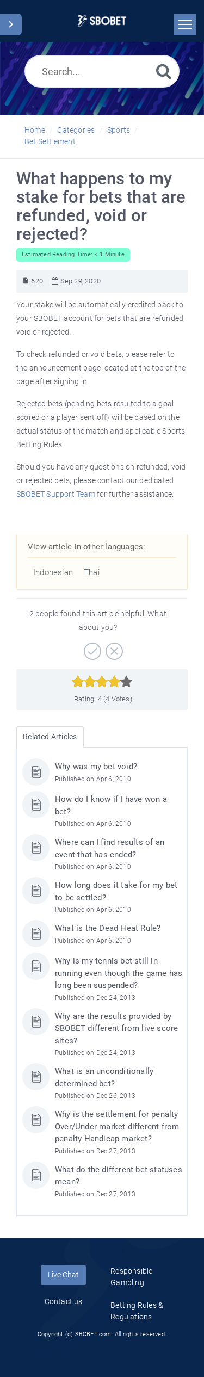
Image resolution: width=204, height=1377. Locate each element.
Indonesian (53, 572)
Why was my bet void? (96, 766)
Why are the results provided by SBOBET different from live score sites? (116, 1028)
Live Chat (63, 1274)
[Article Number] (25, 281)
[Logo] (102, 21)
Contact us (64, 1301)
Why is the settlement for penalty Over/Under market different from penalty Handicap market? (117, 1126)
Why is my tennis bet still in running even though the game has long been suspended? (118, 973)
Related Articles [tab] (50, 736)
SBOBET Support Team (55, 494)
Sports (118, 130)
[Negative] (113, 647)
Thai (92, 572)
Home (34, 130)
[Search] (164, 71)
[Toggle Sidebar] (11, 24)
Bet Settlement (50, 141)
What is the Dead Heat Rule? (107, 928)
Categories (76, 130)
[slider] (102, 681)
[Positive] (91, 647)
